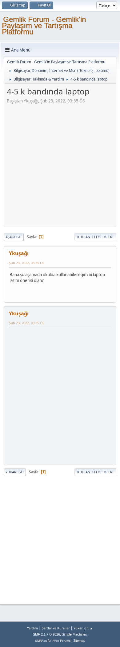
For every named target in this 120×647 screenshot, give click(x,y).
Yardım (32, 628)
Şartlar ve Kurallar (56, 628)
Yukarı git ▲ (83, 628)
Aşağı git (14, 236)
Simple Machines (74, 634)
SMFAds (41, 640)
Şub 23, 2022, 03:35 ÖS (26, 262)
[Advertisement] (60, 164)
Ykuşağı (19, 253)
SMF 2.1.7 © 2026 (46, 634)
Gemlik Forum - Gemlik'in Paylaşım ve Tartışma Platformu (44, 25)
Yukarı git (15, 472)
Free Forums (61, 640)
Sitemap (79, 640)
